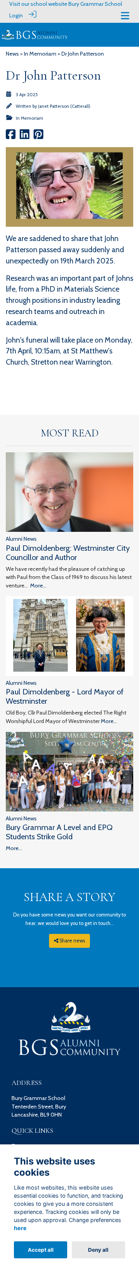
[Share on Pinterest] (38, 136)
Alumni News (21, 538)
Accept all (41, 1250)
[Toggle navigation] (125, 15)
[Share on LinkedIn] (24, 136)
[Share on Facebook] (10, 136)
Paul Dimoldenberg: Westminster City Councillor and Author (68, 552)
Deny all (98, 1250)
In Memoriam (40, 53)
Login (16, 15)
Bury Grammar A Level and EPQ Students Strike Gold (59, 832)
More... (38, 585)
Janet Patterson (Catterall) (64, 106)
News (12, 53)
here (20, 1228)
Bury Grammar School (95, 3)
